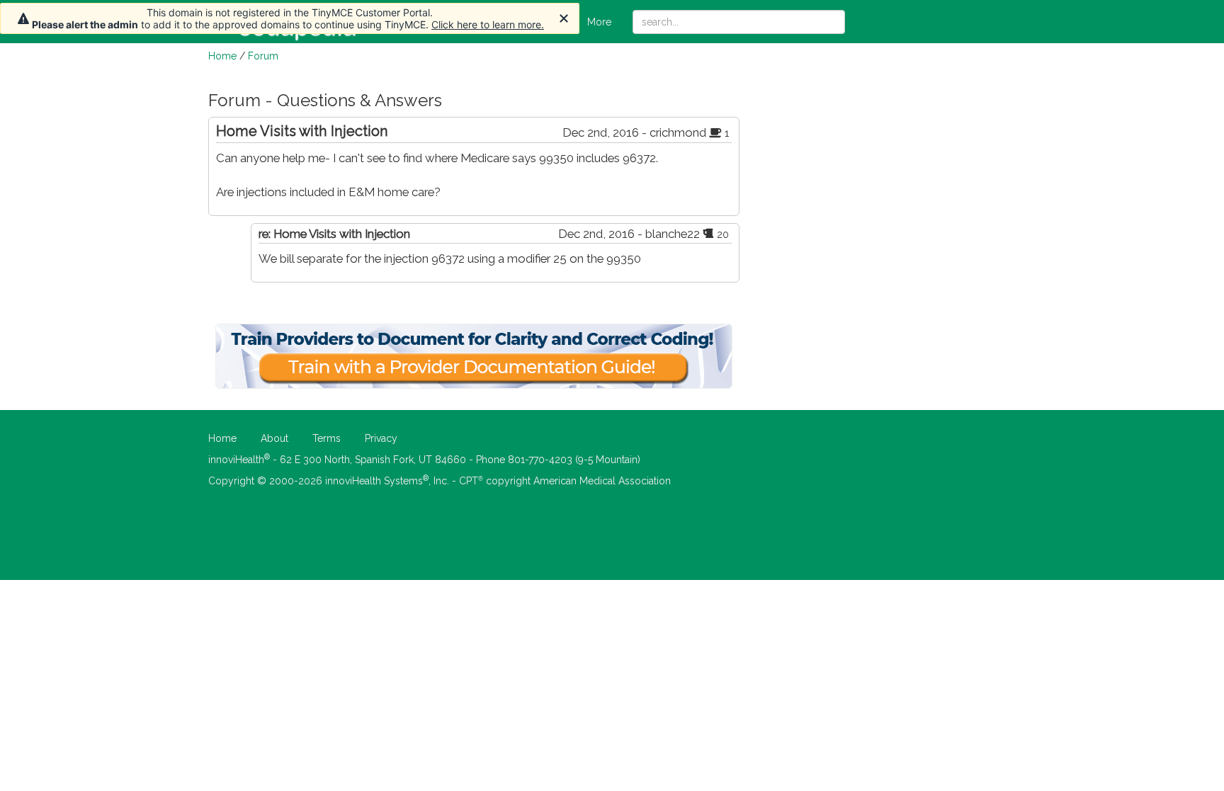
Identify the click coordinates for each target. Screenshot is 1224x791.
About (274, 438)
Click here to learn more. (487, 24)
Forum (263, 56)
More (599, 22)
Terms (326, 438)
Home (222, 56)
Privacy (381, 438)
